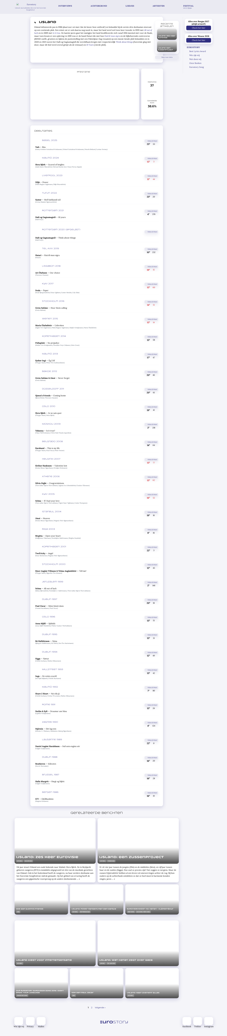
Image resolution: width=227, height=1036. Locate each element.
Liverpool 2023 (52, 175)
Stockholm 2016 (53, 301)
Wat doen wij (195, 59)
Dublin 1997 (49, 599)
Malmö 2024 (50, 158)
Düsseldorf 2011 (53, 389)
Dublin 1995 (49, 634)
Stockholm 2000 (54, 564)
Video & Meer (152, 141)
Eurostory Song (196, 67)
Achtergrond (99, 6)
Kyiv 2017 (47, 284)
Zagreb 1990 (50, 722)
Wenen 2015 (50, 319)
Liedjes (130, 6)
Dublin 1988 (49, 757)
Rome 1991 (48, 705)
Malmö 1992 (50, 687)
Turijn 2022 (49, 193)
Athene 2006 (51, 476)
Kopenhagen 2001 (54, 547)
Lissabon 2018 (51, 266)
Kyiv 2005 (48, 494)
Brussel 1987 (50, 775)
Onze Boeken (195, 63)
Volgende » (100, 1007)
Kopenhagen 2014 (54, 336)
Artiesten (159, 6)
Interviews (65, 6)
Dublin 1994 (49, 652)
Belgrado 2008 (52, 441)
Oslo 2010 (48, 406)
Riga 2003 (48, 529)
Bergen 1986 (50, 792)
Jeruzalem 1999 (52, 582)
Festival (188, 7)
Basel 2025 (49, 140)
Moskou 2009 (51, 424)
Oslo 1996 (48, 617)
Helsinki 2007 (51, 459)
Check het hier (198, 28)
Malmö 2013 (50, 354)
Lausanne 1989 (52, 740)
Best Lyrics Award (197, 51)
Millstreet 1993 (52, 669)
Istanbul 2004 (51, 512)
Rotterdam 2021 (53, 210)
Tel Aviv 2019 (50, 249)
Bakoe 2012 (49, 371)
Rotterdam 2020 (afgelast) (61, 230)
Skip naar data (166, 57)
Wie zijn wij (194, 55)
